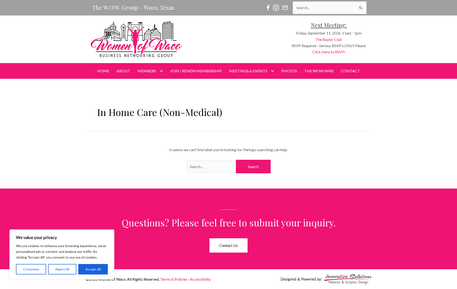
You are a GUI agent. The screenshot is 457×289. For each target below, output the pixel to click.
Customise (31, 269)
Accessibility (200, 279)
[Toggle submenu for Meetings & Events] (272, 71)
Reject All (62, 269)
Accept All (93, 269)
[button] (228, 245)
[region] (62, 254)
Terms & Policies (173, 279)
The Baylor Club (328, 39)
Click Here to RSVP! (328, 52)
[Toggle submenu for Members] (161, 71)
